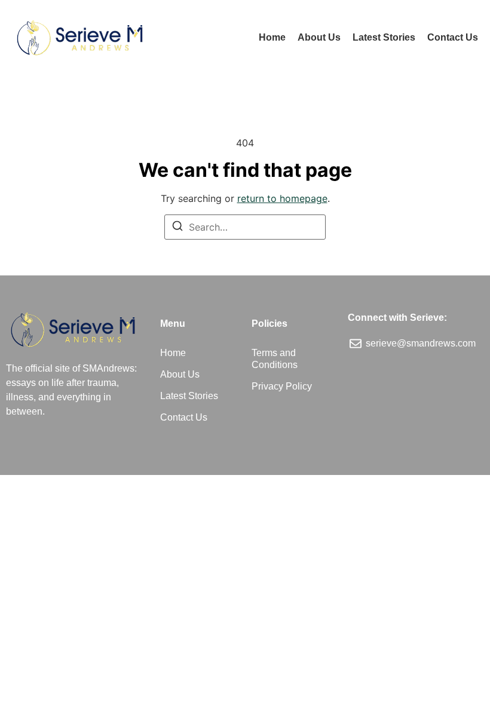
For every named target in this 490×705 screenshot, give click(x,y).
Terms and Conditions (275, 359)
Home (272, 37)
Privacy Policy (282, 386)
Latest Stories (384, 37)
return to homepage (282, 198)
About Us (319, 37)
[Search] (177, 227)
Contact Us (452, 37)
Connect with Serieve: (397, 317)
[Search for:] (245, 227)
